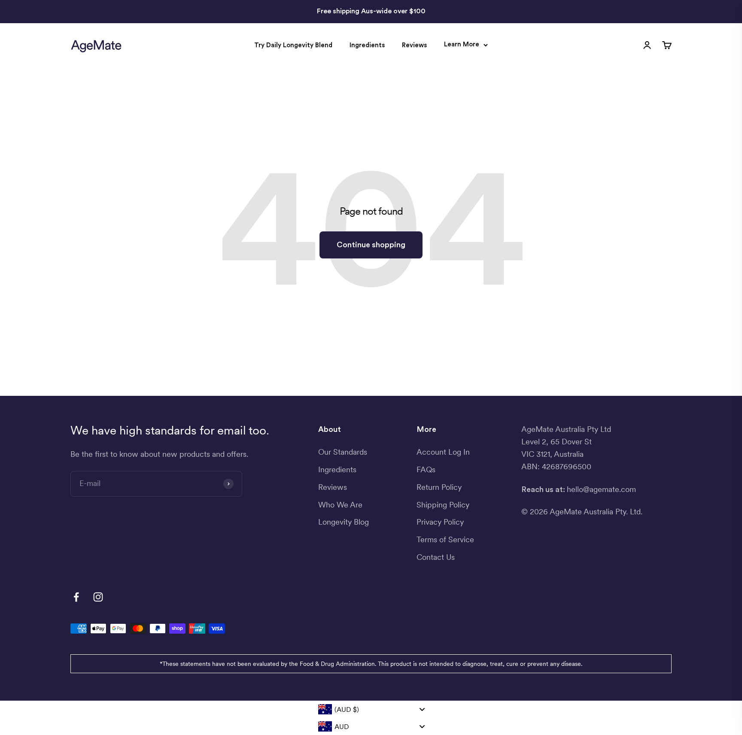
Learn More (461, 44)
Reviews (414, 45)
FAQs (426, 469)
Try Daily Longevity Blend (293, 45)
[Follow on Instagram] (98, 597)
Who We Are (340, 504)
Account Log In (443, 451)
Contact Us (436, 557)
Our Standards (342, 451)
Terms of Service (445, 539)
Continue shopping (371, 245)
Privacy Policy (440, 521)
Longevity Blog (343, 521)
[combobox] (371, 709)
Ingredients (367, 45)
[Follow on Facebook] (76, 597)
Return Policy (439, 487)
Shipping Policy (443, 504)
